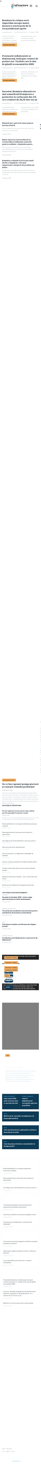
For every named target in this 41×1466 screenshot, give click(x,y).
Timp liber (5, 894)
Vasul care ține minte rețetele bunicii (13, 847)
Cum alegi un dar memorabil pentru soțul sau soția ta (19, 841)
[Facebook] (4, 1445)
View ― (9, 987)
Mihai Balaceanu (10, 1067)
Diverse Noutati (7, 32)
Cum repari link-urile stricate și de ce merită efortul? (11, 1100)
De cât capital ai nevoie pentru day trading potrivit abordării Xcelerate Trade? (18, 812)
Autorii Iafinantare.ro (21, 32)
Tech (7, 1055)
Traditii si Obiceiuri (7, 935)
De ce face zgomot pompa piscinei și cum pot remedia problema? (20, 785)
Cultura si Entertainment (9, 908)
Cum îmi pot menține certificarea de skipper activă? (19, 1214)
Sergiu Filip (5, 815)
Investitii (7, 1160)
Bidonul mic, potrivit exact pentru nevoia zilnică (17, 124)
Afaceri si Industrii (9, 1096)
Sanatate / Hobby (11, 958)
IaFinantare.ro (16, 1461)
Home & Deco (8, 1233)
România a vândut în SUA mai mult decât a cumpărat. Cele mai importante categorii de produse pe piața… (18, 163)
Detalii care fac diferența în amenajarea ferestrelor (18, 885)
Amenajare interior (9, 780)
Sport (3, 922)
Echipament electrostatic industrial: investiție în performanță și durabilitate (20, 1062)
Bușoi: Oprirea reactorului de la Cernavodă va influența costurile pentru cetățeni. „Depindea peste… (17, 141)
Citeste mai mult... (9, 45)
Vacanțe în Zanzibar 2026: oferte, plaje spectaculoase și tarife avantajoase (17, 898)
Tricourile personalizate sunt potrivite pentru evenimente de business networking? (19, 912)
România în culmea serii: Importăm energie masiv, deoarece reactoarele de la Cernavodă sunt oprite (16, 24)
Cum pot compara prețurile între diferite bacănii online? (19, 862)
